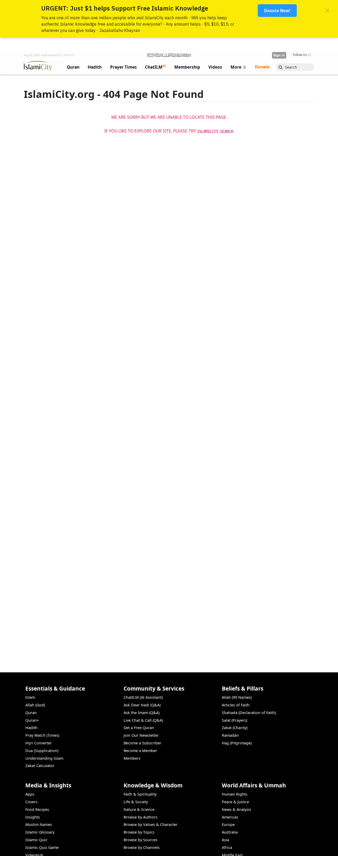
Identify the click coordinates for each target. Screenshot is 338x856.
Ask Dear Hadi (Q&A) (142, 704)
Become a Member (140, 750)
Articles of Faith (236, 704)
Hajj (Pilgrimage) (237, 742)
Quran (31, 712)
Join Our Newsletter (141, 735)
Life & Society (136, 801)
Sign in (279, 55)
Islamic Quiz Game (42, 847)
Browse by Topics (139, 832)
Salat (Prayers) (234, 720)
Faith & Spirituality (140, 794)
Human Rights (234, 794)
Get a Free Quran (139, 727)
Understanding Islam (44, 758)
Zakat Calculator (39, 765)
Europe (228, 824)
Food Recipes (37, 809)
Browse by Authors (140, 817)
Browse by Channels (142, 847)
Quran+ (32, 720)
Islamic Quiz (36, 839)
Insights (32, 817)
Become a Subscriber (142, 742)
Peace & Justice (235, 801)
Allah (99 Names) (237, 697)
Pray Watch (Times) (42, 735)
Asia (225, 839)
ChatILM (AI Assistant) (143, 697)
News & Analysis (236, 809)
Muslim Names (38, 824)
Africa (227, 847)
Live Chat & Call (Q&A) (143, 720)
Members (132, 758)
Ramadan (230, 735)
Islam (30, 697)
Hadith (31, 727)
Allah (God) (35, 704)
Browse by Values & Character (150, 824)
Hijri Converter (38, 742)
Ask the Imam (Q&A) (141, 712)
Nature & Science (139, 809)
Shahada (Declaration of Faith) (249, 712)
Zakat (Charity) (234, 727)
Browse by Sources (140, 839)
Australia (230, 832)
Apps (29, 794)
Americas (230, 817)
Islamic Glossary (39, 832)
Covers (31, 801)
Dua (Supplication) (41, 750)
